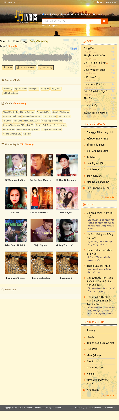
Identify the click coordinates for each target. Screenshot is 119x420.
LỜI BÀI (66, 15)
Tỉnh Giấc (18, 121)
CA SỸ (76, 15)
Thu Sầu (88, 98)
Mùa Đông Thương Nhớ (52, 121)
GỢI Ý (90, 41)
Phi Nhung (7, 89)
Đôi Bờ (30, 125)
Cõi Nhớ (27, 134)
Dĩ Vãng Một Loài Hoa (15, 180)
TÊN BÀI (55, 15)
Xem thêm (109, 197)
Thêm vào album (27, 68)
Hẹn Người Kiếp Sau (12, 116)
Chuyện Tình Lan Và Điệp (14, 125)
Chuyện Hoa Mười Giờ (51, 129)
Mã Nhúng (47, 68)
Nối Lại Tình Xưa (27, 112)
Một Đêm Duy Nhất (97, 138)
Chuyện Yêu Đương (60, 112)
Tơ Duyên (7, 121)
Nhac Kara (93, 389)
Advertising (79, 408)
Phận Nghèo (40, 245)
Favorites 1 (66, 278)
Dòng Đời (89, 48)
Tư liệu (91, 204)
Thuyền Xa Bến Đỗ (94, 55)
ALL (46, 15)
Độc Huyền (66, 212)
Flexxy (90, 336)
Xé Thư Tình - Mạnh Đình (66, 180)
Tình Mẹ (91, 157)
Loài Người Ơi (95, 163)
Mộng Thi (45, 89)
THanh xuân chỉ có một (100, 343)
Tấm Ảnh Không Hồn (95, 112)
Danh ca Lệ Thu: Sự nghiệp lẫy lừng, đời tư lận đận (99, 301)
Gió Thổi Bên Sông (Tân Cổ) (99, 62)
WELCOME (107, 3)
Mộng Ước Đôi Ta (10, 112)
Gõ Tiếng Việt (51, 26)
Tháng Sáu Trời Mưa (98, 266)
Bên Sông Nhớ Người (96, 91)
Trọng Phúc (56, 89)
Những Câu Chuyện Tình (15, 278)
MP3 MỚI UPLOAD (96, 124)
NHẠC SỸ (87, 15)
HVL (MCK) (93, 349)
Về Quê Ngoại (50, 116)
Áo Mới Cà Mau (43, 112)
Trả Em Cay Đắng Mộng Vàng (40, 180)
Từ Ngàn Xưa (94, 175)
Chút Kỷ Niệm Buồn (95, 69)
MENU (10, 3)
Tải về (9, 68)
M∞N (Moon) (94, 355)
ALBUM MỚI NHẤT (96, 322)
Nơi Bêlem (93, 169)
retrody (91, 330)
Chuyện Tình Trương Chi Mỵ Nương (50, 125)
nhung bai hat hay (40, 278)
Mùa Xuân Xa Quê (32, 121)
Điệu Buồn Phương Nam (97, 84)
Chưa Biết (13, 46)
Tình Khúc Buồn (96, 144)
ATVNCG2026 (95, 367)
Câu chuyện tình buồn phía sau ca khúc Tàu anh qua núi (100, 281)
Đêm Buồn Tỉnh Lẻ (15, 245)
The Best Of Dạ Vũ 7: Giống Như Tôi (40, 212)
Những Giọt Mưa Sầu (12, 134)
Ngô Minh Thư (20, 89)
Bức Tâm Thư (9, 129)
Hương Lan (34, 89)
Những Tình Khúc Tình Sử (66, 245)
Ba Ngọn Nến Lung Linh (100, 132)
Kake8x (91, 373)
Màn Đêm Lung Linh (98, 182)
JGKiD (90, 361)
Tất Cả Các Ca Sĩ (10, 93)
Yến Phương (38, 41)
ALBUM (98, 15)
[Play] (5, 49)
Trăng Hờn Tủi (64, 116)
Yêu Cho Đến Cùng (97, 151)
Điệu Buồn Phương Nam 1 (28, 129)
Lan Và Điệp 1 (91, 105)
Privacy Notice (95, 408)
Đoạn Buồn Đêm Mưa (32, 116)
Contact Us (110, 408)
